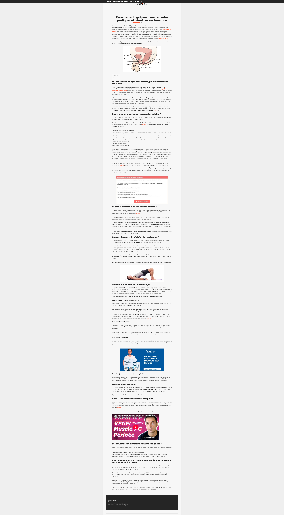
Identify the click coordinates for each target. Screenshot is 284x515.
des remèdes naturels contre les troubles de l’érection (152, 456)
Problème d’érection (118, 1)
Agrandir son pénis (134, 1)
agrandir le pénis (163, 38)
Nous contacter (111, 501)
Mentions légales (112, 500)
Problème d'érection (136, 22)
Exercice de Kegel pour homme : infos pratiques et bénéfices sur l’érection (142, 18)
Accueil (109, 1)
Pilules (126, 1)
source (156, 110)
